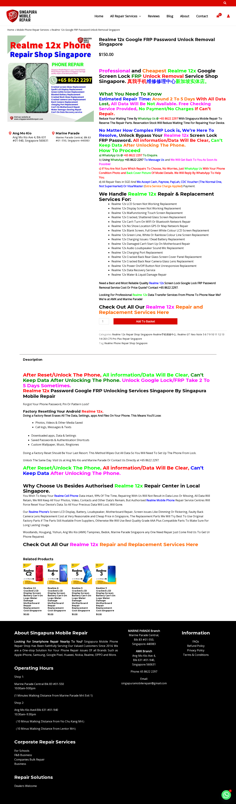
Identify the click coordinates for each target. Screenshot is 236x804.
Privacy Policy (195, 650)
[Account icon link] (228, 16)
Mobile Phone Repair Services (33, 29)
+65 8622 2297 (169, 118)
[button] (225, 3)
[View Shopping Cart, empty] (218, 16)
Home (10, 29)
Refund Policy (196, 646)
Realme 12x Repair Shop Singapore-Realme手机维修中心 (144, 334)
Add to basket (145, 321)
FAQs (195, 641)
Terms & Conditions (196, 655)
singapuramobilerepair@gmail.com (144, 683)
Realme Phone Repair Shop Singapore (126, 343)
